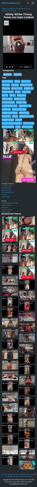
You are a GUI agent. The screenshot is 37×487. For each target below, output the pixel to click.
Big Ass (15, 116)
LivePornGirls (6, 212)
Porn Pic (4, 194)
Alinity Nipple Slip (19, 109)
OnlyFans (17, 74)
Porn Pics (5, 207)
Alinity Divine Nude (10, 113)
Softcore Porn (6, 205)
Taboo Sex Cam (7, 186)
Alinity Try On (17, 88)
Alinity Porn (28, 88)
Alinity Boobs (7, 99)
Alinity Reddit (28, 123)
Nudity (18, 92)
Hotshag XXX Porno (8, 11)
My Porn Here (6, 188)
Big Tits (5, 95)
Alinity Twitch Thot (9, 106)
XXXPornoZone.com (11, 3)
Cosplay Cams (6, 9)
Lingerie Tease (8, 120)
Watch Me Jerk (6, 190)
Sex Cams (16, 9)
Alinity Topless (8, 92)
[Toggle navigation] (33, 3)
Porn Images (6, 197)
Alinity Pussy (21, 102)
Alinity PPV (21, 95)
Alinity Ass (6, 88)
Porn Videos (25, 9)
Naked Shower (26, 85)
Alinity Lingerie (8, 127)
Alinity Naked (27, 127)
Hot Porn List (16, 474)
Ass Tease (6, 85)
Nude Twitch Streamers (12, 123)
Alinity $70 (26, 92)
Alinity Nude (24, 113)
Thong (17, 81)
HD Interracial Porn (8, 192)
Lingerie (18, 120)
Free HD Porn (27, 474)
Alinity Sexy (26, 81)
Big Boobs (7, 74)
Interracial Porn (25, 476)
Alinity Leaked (19, 99)
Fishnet (12, 95)
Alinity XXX (6, 116)
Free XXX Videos (7, 210)
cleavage (15, 85)
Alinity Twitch (7, 81)
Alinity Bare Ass (25, 106)
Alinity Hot (6, 109)
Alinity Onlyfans (8, 102)
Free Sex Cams (6, 474)
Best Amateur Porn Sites (10, 203)
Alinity (17, 127)
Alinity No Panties (26, 116)
